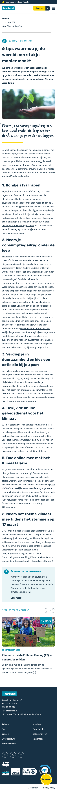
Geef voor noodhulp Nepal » (17, 2)
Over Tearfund (8, 739)
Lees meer (28, 650)
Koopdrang (7, 256)
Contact (5, 734)
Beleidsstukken (40, 734)
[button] (46, 610)
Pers (4, 729)
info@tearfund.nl (9, 711)
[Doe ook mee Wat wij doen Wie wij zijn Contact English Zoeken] (53, 8)
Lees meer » (17, 598)
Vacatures (37, 724)
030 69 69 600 (9, 707)
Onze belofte (39, 729)
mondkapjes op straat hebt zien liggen (20, 210)
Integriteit (38, 739)
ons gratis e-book (25, 546)
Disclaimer (33, 787)
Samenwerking (9, 743)
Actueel (5, 724)
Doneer (46, 779)
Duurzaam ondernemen (21, 41)
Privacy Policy (48, 787)
